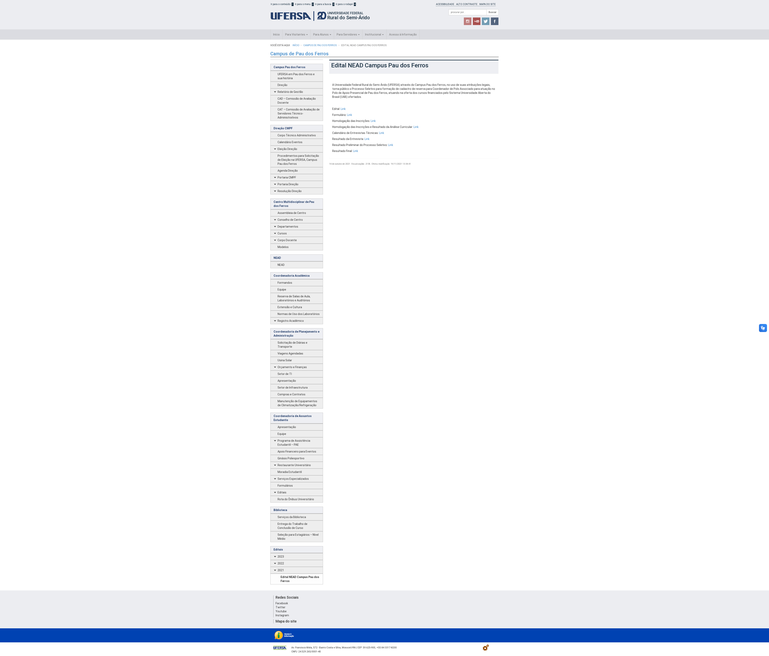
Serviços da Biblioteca (292, 517)
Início (276, 34)
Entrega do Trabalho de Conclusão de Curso (292, 525)
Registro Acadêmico (291, 320)
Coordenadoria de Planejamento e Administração (296, 333)
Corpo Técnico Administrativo (297, 135)
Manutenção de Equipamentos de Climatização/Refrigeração (297, 403)
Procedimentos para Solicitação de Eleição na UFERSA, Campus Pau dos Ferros (298, 159)
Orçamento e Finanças (292, 367)
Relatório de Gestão (290, 91)
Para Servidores (347, 34)
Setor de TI (285, 374)
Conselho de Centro (290, 219)
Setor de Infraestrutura (293, 387)
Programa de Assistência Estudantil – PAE (294, 442)
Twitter (280, 607)
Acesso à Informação (403, 34)
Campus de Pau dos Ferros (320, 45)
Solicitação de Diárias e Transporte (292, 344)
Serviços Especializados (293, 478)
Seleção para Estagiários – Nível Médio (298, 536)
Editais (282, 492)
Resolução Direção (290, 191)
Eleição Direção (287, 149)
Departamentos (288, 226)
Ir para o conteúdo (280, 4)
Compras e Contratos (291, 394)
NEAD (277, 257)
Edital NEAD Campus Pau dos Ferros (300, 579)
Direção (282, 85)
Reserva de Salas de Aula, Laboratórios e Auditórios (294, 298)
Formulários (285, 485)
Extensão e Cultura (290, 307)
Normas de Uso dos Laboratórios (299, 314)
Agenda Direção (288, 170)
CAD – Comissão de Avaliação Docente (297, 100)
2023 (281, 556)
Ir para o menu (303, 4)
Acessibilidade (445, 4)
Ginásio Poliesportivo (291, 458)
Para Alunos (321, 34)
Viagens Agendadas (290, 353)
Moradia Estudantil (290, 472)
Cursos (282, 233)
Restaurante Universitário (294, 465)
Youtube (281, 611)
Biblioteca (280, 510)
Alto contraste (466, 4)
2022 (281, 563)
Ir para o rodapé (344, 4)
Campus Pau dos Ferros (289, 67)
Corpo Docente (287, 240)
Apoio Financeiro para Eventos (297, 451)
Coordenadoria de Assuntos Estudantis (293, 418)
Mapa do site (487, 4)
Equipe (282, 289)
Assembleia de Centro (292, 213)
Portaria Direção (288, 184)
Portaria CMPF (287, 177)
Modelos (283, 247)
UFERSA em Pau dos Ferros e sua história (296, 76)
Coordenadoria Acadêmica (292, 275)
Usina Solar (285, 360)
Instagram (282, 615)
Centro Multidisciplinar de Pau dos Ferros (294, 204)
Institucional (373, 34)
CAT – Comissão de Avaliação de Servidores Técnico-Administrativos (299, 113)
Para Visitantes (295, 34)
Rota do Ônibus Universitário (296, 499)
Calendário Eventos (290, 142)
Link (343, 108)
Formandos (285, 282)
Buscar (492, 12)
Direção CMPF (283, 128)
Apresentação (287, 380)
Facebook (282, 603)
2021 (281, 570)
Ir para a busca (323, 4)
